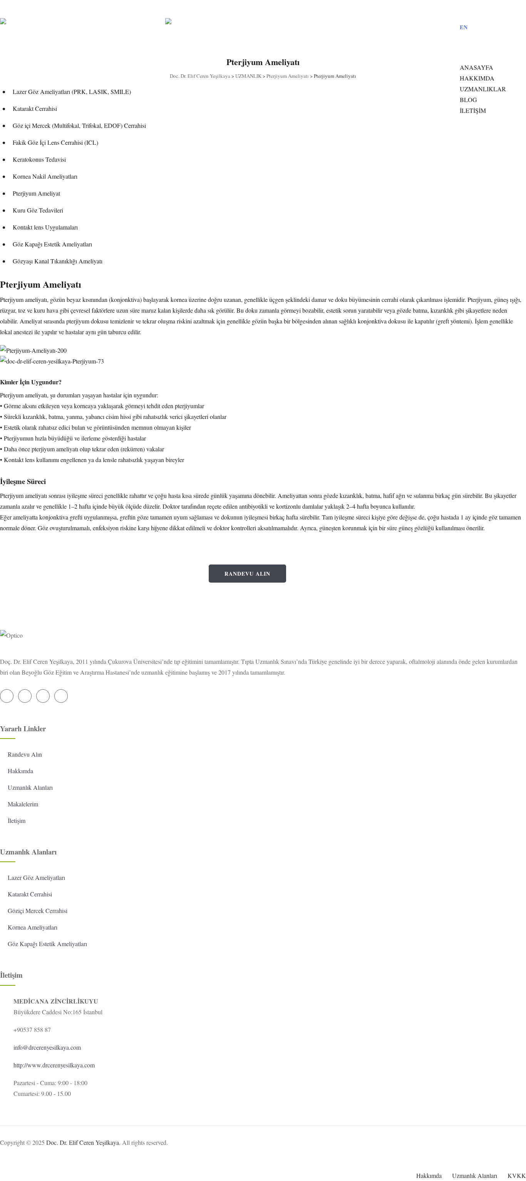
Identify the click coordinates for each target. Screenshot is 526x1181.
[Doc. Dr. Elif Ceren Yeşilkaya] (165, 24)
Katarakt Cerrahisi (30, 894)
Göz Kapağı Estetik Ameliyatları (47, 944)
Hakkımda (20, 771)
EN (464, 27)
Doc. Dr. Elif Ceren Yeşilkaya (82, 1142)
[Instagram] (486, 9)
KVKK (517, 1175)
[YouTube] (515, 9)
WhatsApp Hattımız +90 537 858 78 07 (118, 579)
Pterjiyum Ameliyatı (40, 284)
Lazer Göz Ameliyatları (36, 877)
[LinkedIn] (500, 9)
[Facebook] (471, 9)
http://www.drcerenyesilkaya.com (54, 1065)
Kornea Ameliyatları (32, 927)
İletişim (16, 820)
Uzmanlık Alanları (30, 787)
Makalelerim (23, 804)
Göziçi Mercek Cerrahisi (37, 910)
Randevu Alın (247, 574)
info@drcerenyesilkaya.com (47, 1047)
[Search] (454, 50)
